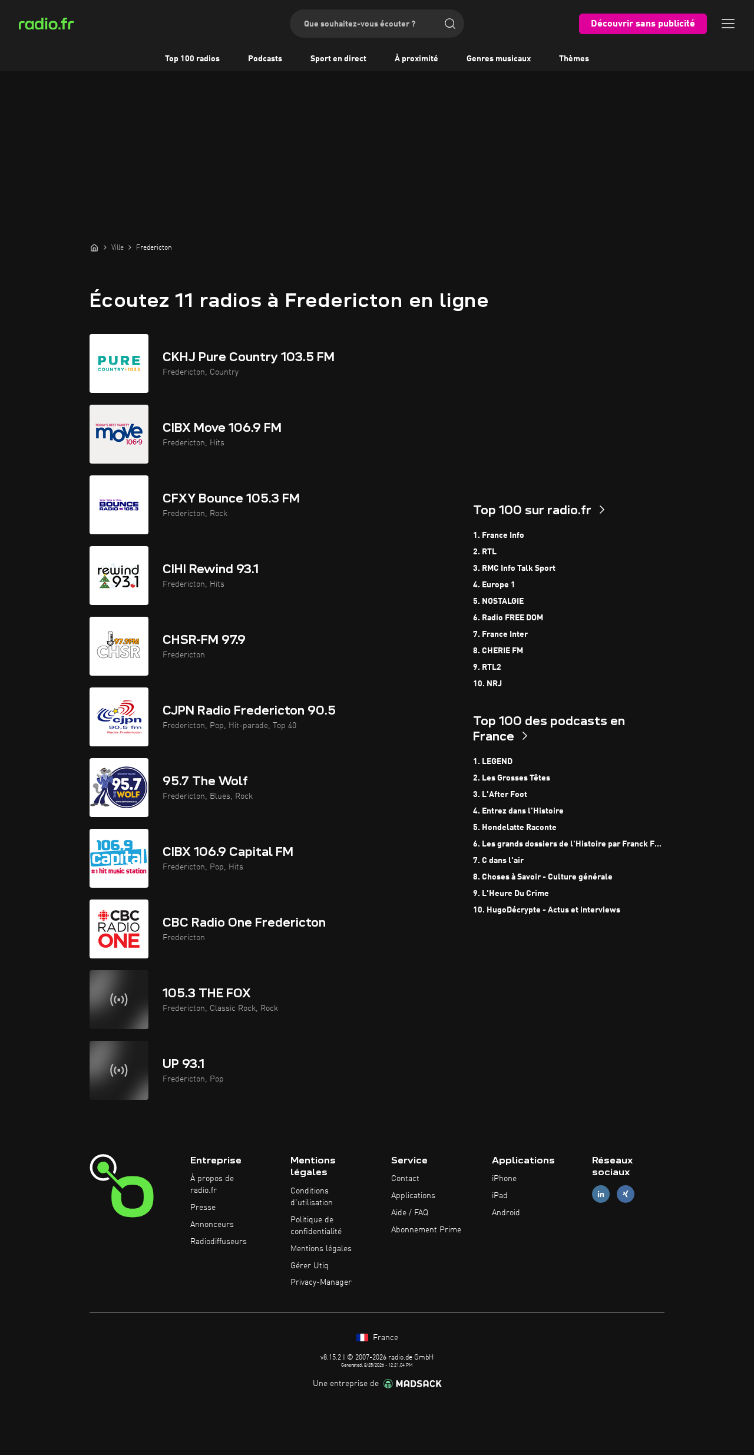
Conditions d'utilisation (311, 1197)
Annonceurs (212, 1225)
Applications (413, 1196)
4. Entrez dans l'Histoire (518, 811)
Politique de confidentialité (316, 1226)
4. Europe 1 (494, 585)
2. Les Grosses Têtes (511, 778)
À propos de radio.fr (212, 1185)
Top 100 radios (192, 59)
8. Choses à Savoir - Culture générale (543, 877)
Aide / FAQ (409, 1213)
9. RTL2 (487, 667)
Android (506, 1213)
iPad (500, 1196)
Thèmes (574, 59)
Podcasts (265, 59)
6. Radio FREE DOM (508, 618)
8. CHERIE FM (498, 651)
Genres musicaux (499, 59)
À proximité (416, 59)
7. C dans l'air (498, 861)
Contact (405, 1179)
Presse (203, 1207)
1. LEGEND (492, 762)
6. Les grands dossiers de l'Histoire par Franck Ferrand (568, 844)
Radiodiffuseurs (218, 1242)
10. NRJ (487, 684)
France (384, 1338)
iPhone (504, 1179)
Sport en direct (338, 59)
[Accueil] (94, 247)
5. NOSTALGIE (498, 601)
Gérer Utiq (309, 1266)
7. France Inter (500, 634)
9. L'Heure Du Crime (511, 893)
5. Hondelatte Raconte (515, 828)
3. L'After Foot (500, 795)
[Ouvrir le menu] (728, 23)
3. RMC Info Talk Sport (514, 568)
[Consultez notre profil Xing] (625, 1194)
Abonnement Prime (426, 1230)
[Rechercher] (450, 23)
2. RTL (485, 552)
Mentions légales (321, 1249)
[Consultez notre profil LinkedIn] (601, 1194)
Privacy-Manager (321, 1282)
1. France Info (498, 535)
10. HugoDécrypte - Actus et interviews (546, 910)
